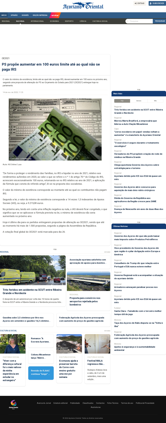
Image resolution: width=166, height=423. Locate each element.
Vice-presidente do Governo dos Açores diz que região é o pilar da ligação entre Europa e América (137, 251)
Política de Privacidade (145, 403)
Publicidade (75, 403)
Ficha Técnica (112, 403)
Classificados (88, 403)
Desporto (69, 21)
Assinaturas (96, 407)
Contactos (100, 403)
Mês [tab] (155, 101)
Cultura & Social (100, 21)
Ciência (83, 21)
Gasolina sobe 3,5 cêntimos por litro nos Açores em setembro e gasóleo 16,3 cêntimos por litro (26, 320)
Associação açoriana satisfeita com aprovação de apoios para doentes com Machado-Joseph (88, 262)
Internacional (37, 21)
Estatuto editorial (61, 403)
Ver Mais (107, 252)
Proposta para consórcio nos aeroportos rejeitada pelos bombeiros (85, 301)
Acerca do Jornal (44, 403)
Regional (6, 21)
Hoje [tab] (122, 101)
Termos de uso (127, 403)
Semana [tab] (138, 101)
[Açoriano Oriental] (13, 410)
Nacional (20, 21)
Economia (54, 21)
